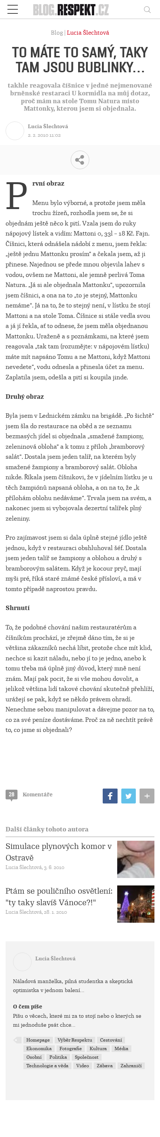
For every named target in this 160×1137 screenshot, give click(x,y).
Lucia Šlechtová (88, 33)
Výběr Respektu (75, 1040)
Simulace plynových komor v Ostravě (59, 852)
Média (121, 1049)
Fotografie (71, 1049)
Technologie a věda (47, 1066)
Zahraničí (131, 1066)
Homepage (38, 1040)
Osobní (34, 1057)
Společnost (87, 1057)
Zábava (105, 1066)
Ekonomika (39, 1049)
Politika (58, 1057)
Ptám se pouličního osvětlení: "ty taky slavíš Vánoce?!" (59, 896)
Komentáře (30, 794)
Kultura (98, 1049)
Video (82, 1066)
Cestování (111, 1040)
